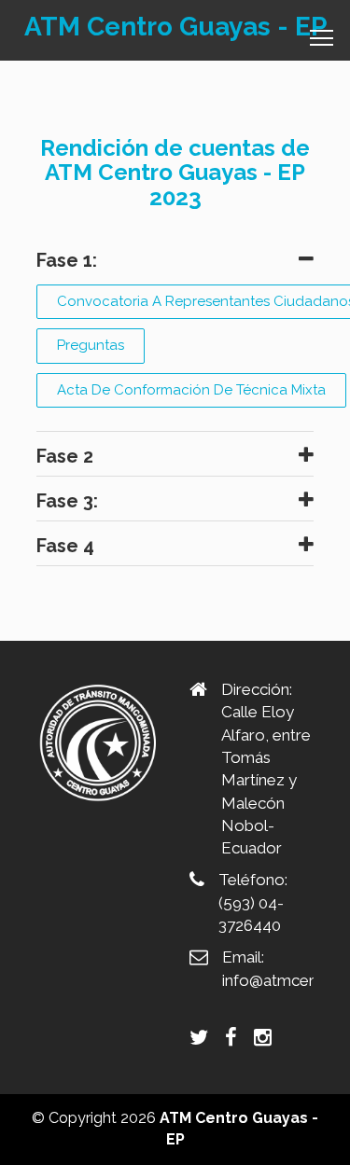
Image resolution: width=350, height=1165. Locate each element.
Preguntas (90, 345)
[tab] (174, 260)
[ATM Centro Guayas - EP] (98, 738)
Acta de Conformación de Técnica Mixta (191, 389)
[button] (174, 260)
